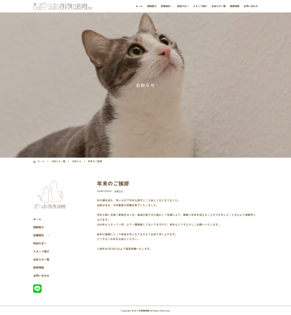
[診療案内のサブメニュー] (171, 6)
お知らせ (118, 191)
